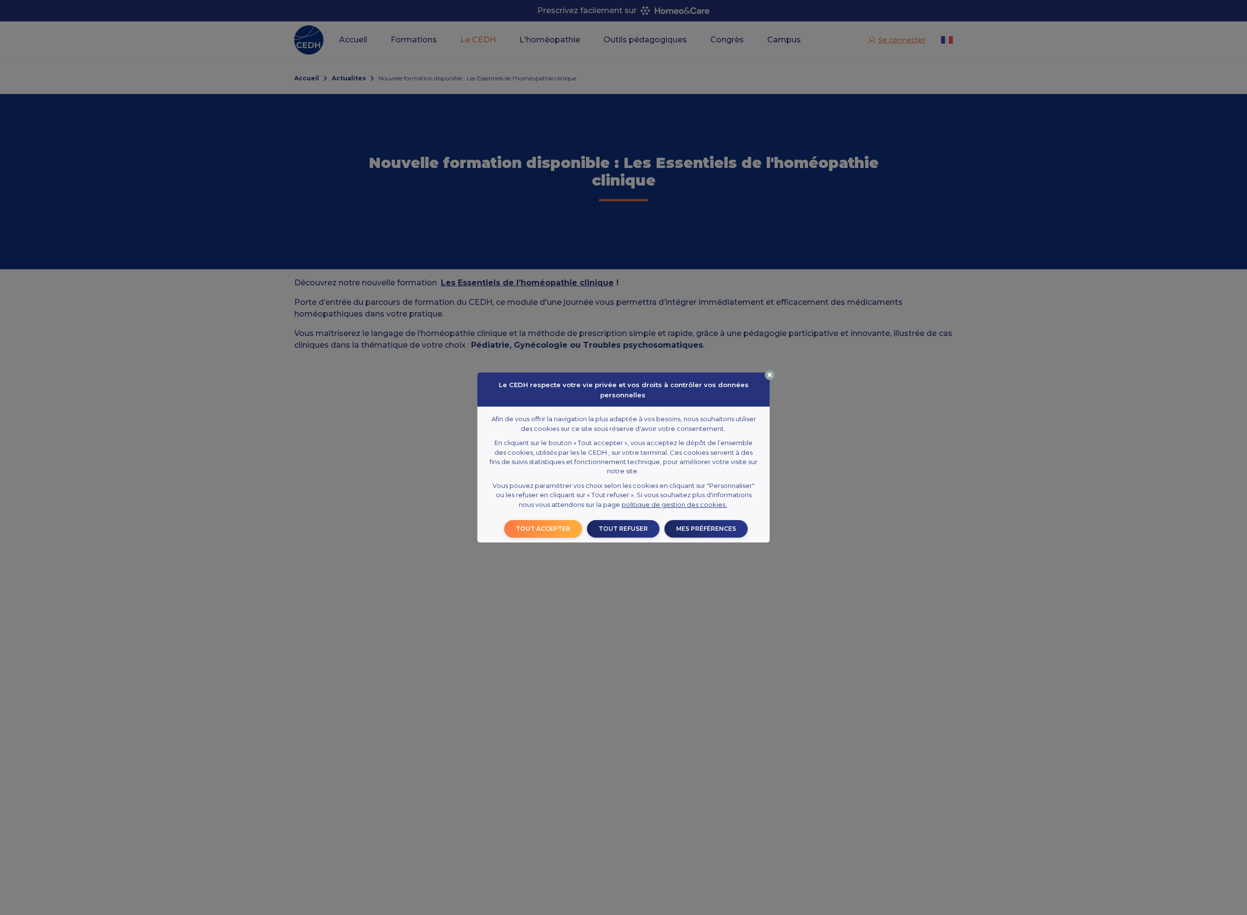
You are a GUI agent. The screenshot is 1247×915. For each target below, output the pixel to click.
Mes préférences (706, 528)
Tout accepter (543, 528)
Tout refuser (623, 528)
